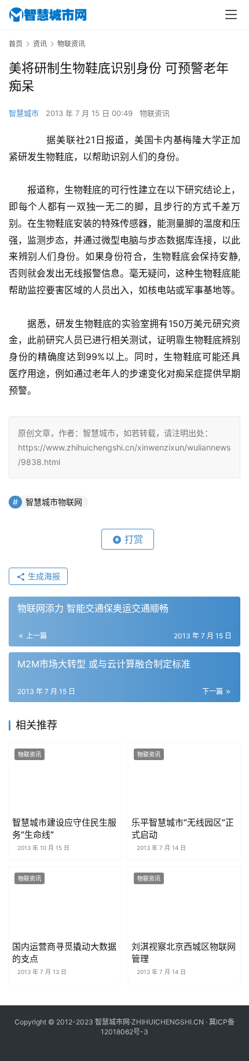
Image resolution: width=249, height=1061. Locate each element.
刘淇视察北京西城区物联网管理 (183, 952)
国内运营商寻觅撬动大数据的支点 (64, 952)
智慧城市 (24, 113)
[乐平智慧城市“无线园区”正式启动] (184, 778)
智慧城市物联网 (53, 502)
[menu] (231, 14)
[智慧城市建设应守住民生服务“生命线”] (65, 778)
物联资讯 (155, 113)
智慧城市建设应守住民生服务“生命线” (64, 828)
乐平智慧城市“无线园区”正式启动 (182, 828)
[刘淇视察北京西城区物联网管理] (184, 902)
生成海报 (42, 576)
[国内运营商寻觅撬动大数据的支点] (65, 902)
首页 (16, 43)
